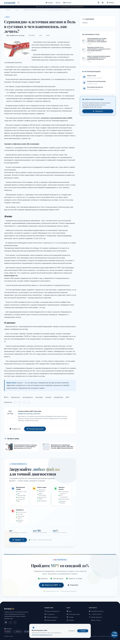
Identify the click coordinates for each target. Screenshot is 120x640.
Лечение (85, 22)
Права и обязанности (53, 611)
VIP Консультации (74, 614)
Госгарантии (50, 614)
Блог (58, 2)
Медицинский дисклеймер (108, 636)
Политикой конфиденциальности (42, 635)
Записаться (99, 111)
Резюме (71, 620)
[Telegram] (15, 402)
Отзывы (71, 617)
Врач (70, 611)
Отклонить (72, 630)
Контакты (68, 2)
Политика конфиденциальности (91, 636)
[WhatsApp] (24, 402)
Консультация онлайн (36, 429)
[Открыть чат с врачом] (114, 634)
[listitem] (6, 622)
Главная (50, 2)
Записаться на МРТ (51, 585)
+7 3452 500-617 (96, 614)
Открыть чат (16, 429)
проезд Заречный (96, 617)
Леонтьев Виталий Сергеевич (29, 411)
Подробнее (74, 585)
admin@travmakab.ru (97, 611)
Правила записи (51, 620)
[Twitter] (28, 402)
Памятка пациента (52, 617)
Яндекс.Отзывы (95, 620)
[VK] (19, 402)
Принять (83, 630)
